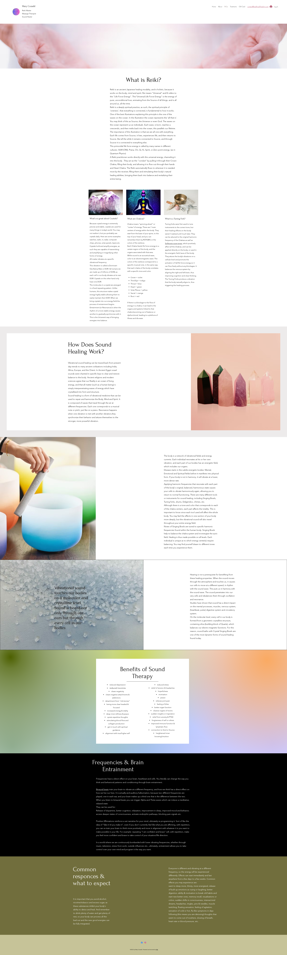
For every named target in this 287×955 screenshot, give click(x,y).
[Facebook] (142, 943)
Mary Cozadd (28, 6)
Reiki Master (26, 10)
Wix (157, 949)
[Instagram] (145, 943)
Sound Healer (27, 17)
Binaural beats (102, 789)
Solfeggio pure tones (173, 243)
